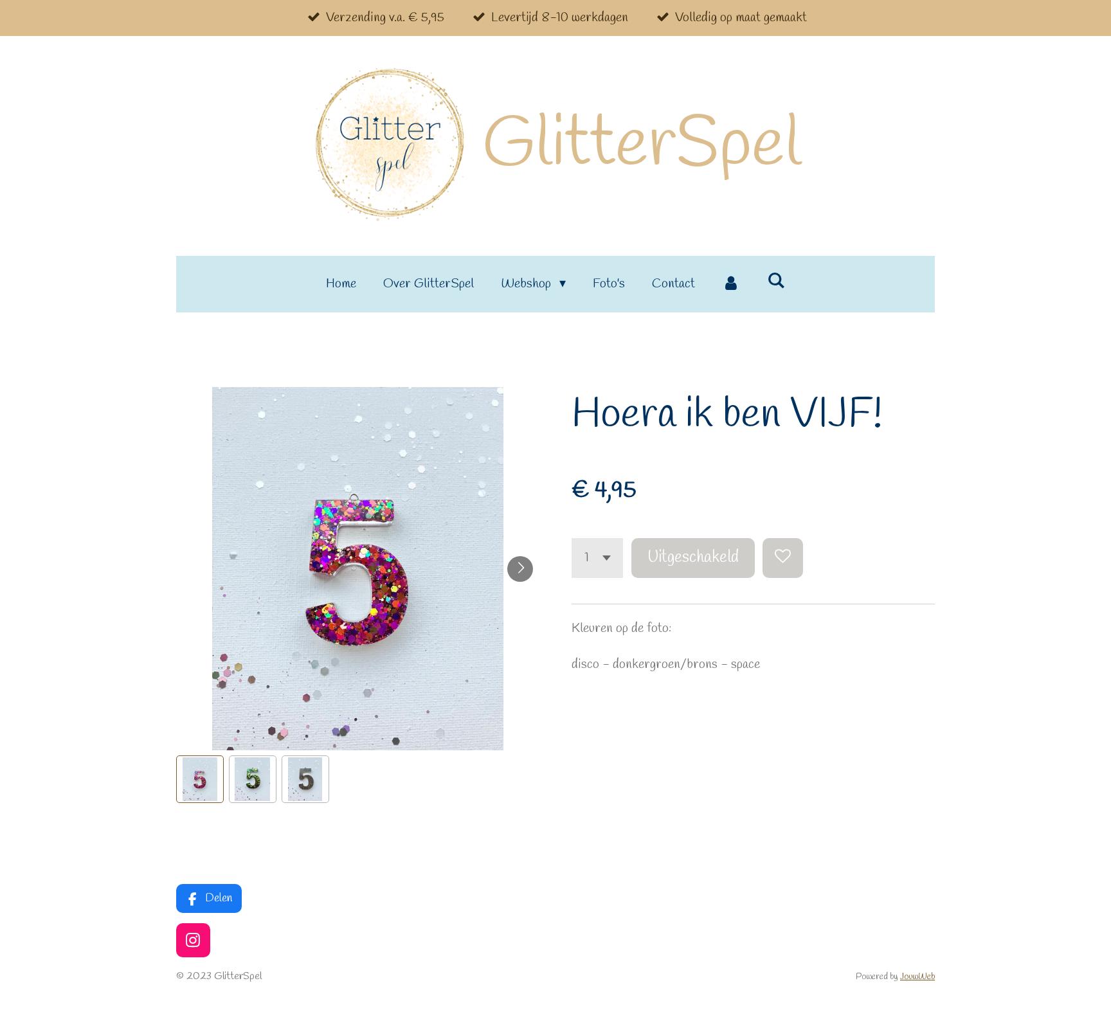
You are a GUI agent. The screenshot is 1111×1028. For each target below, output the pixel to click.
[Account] (731, 284)
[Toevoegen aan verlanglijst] (783, 558)
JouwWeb (917, 976)
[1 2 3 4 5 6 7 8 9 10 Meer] (597, 558)
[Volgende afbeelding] (520, 569)
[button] (200, 779)
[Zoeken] (776, 281)
